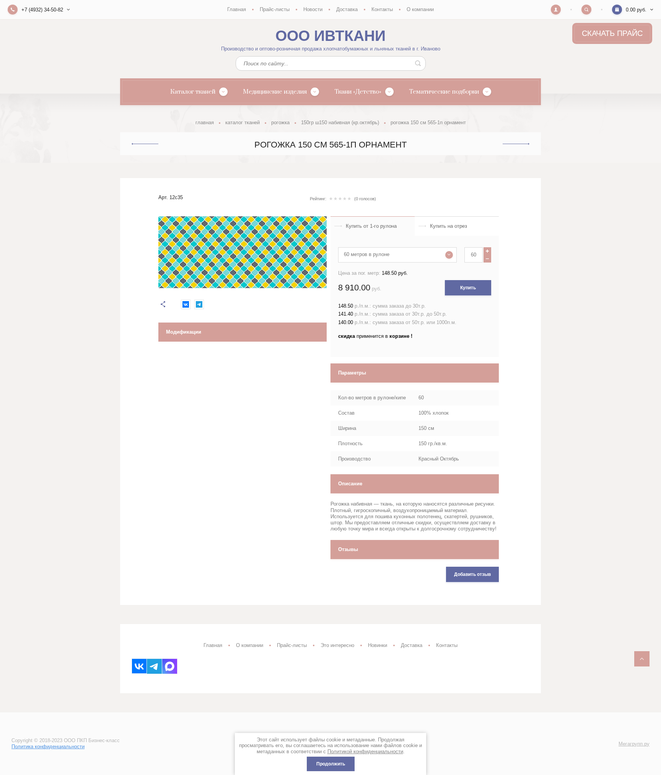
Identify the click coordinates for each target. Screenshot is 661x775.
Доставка (347, 9)
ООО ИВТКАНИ (330, 36)
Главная (236, 9)
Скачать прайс (612, 33)
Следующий (516, 144)
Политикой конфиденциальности (365, 751)
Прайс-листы (275, 9)
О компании (420, 9)
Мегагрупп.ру (634, 744)
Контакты (382, 9)
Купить (468, 287)
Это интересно (337, 645)
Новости (312, 9)
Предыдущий (145, 144)
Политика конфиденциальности (48, 746)
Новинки (377, 645)
